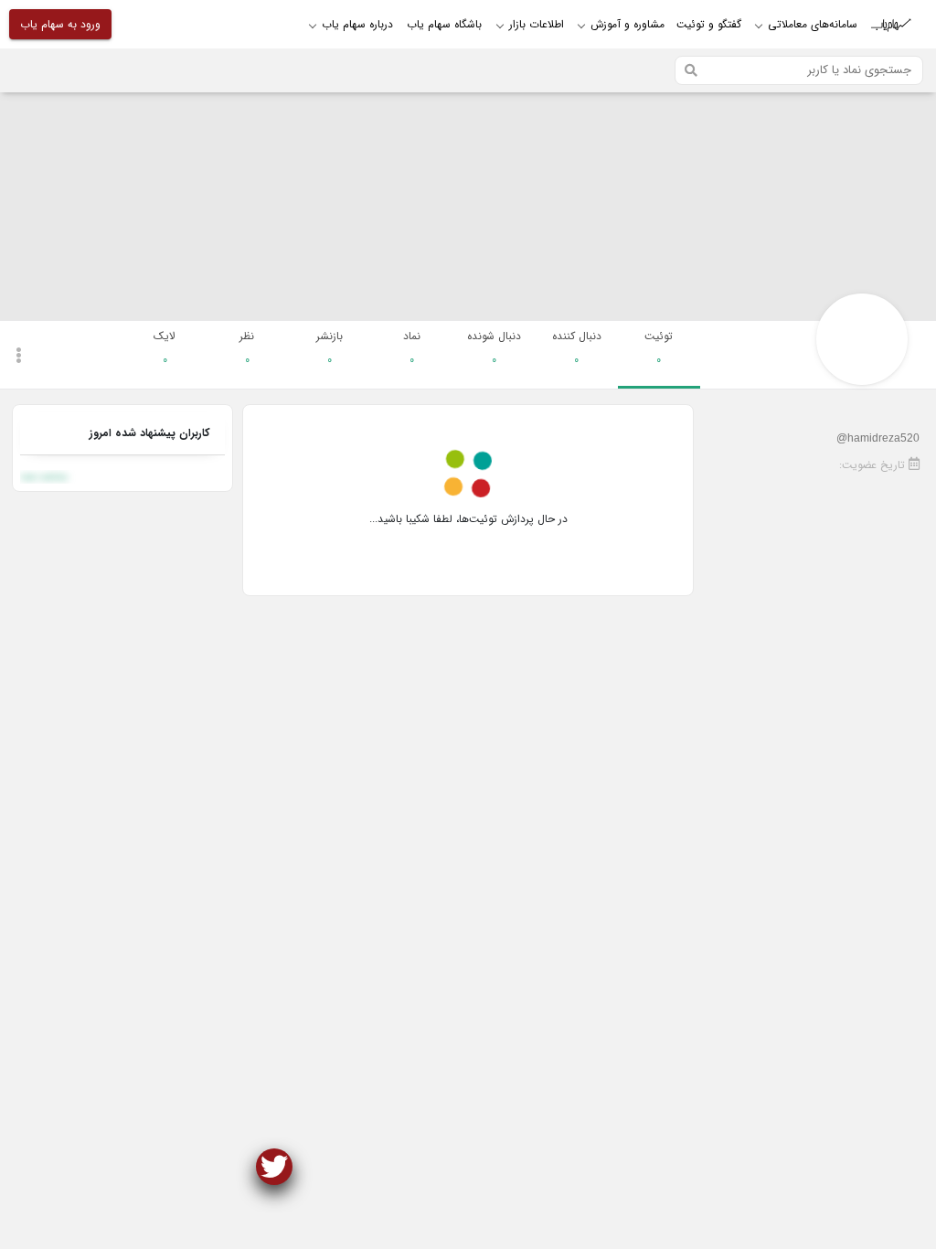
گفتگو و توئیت (708, 24)
